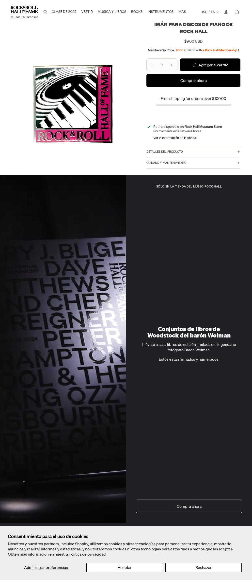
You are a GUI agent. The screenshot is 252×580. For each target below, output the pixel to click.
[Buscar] (45, 11)
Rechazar (203, 567)
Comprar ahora (193, 80)
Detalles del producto (164, 152)
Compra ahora (189, 506)
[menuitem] (182, 11)
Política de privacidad (87, 554)
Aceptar (125, 567)
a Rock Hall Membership (220, 50)
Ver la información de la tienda (174, 138)
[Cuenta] (225, 11)
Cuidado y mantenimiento (166, 163)
